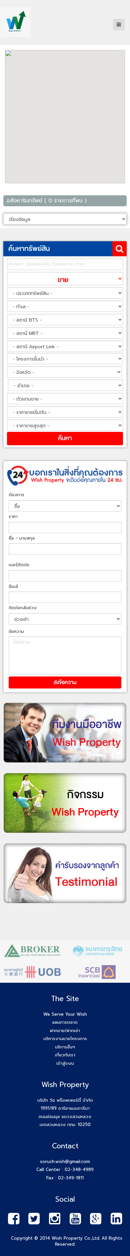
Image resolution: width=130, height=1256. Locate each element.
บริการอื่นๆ (65, 1047)
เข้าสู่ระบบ (65, 1063)
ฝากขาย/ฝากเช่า (65, 1030)
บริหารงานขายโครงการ (65, 1038)
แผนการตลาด (65, 1022)
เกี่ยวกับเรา (65, 1055)
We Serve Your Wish (65, 1014)
